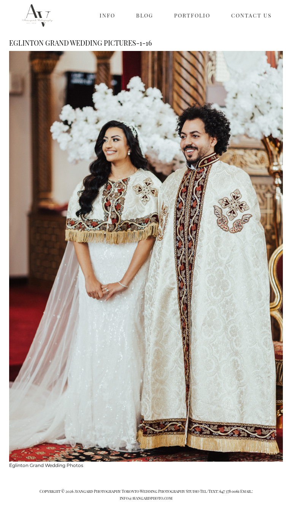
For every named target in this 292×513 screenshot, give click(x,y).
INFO (107, 15)
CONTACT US (251, 15)
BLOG (144, 15)
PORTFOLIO (192, 15)
